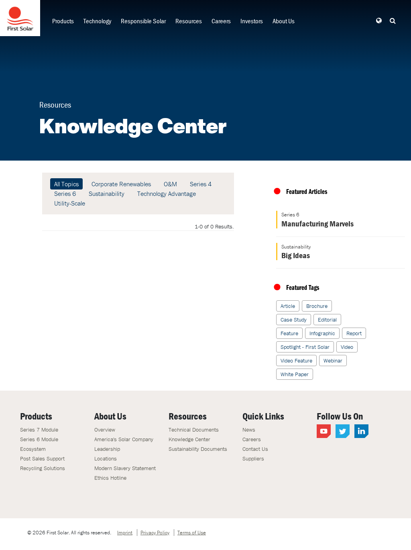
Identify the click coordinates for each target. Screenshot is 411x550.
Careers (221, 20)
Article (288, 306)
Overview (104, 429)
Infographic (322, 333)
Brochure (317, 306)
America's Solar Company (123, 439)
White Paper (295, 374)
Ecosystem (33, 448)
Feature (289, 333)
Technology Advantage (166, 193)
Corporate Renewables (121, 184)
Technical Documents (194, 429)
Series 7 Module (39, 429)
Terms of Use (191, 532)
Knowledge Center (189, 439)
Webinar (333, 360)
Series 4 (201, 184)
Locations (105, 458)
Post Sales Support (42, 458)
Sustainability (106, 193)
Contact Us (255, 448)
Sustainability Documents (198, 448)
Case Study (294, 319)
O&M (170, 184)
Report (354, 333)
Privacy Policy (154, 532)
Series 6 (65, 193)
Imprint (124, 532)
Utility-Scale (69, 203)
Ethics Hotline (110, 477)
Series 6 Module (39, 439)
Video (347, 346)
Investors (251, 20)
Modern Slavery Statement (125, 468)
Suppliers (253, 458)
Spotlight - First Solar (305, 346)
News (248, 429)
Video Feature (296, 360)
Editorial (327, 319)
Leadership (107, 448)
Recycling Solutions (42, 468)
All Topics (66, 184)
